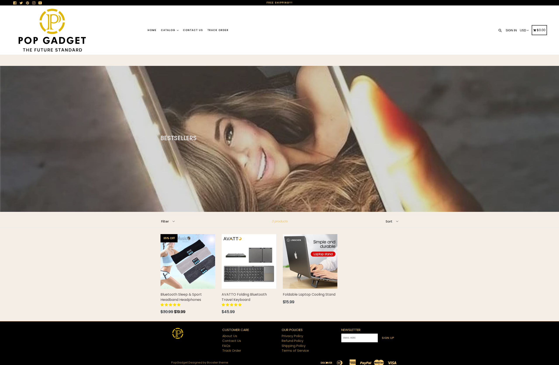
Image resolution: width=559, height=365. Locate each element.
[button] (170, 304)
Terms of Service (295, 350)
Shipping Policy (293, 345)
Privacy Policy (292, 336)
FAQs (226, 345)
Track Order (218, 30)
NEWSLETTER (351, 330)
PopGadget (179, 362)
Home (152, 30)
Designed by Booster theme (208, 362)
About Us (229, 336)
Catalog (168, 30)
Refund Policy (292, 340)
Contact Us (193, 30)
